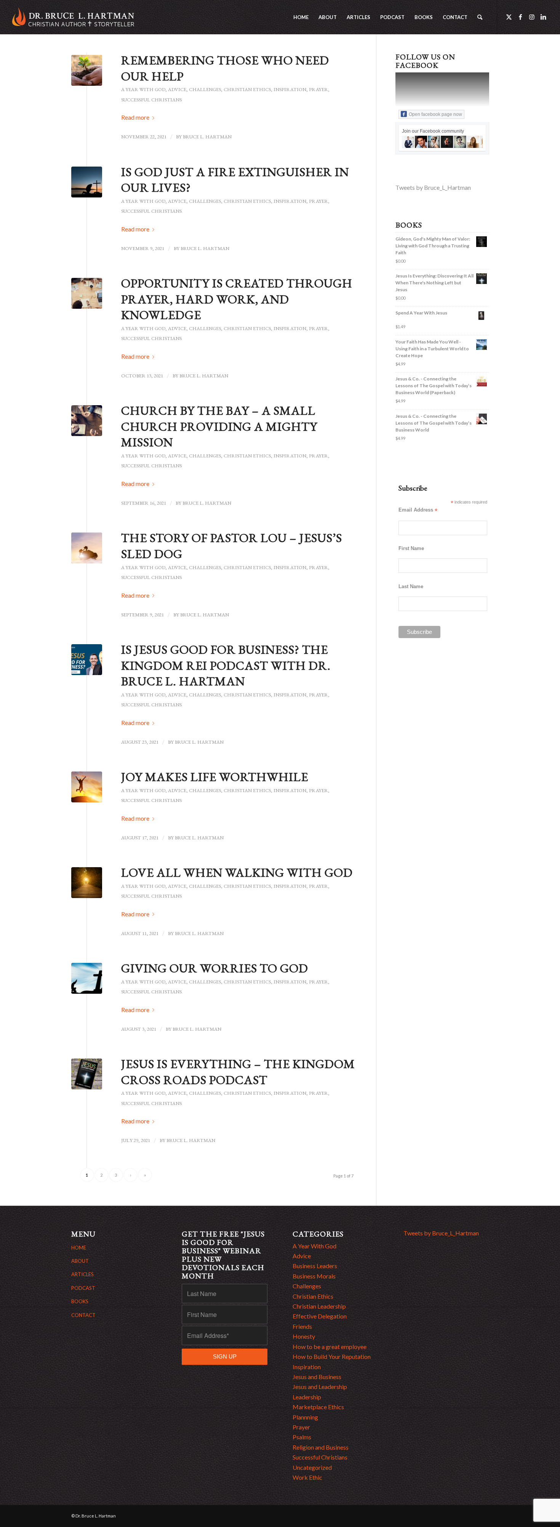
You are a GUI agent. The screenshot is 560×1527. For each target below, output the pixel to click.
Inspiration (290, 89)
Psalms (302, 1436)
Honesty (304, 1336)
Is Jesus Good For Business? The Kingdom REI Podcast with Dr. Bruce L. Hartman (226, 665)
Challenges (205, 89)
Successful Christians (151, 99)
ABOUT (80, 1261)
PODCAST (83, 1288)
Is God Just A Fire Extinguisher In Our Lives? (235, 180)
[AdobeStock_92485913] (86, 978)
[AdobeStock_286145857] (86, 548)
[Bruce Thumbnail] (86, 659)
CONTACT (83, 1315)
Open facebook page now (435, 114)
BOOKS (79, 1301)
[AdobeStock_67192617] (86, 787)
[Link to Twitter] (509, 16)
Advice (177, 89)
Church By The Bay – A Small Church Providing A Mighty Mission (219, 426)
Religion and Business (321, 1447)
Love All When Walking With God (237, 873)
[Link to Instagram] (532, 16)
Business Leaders (315, 1265)
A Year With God (143, 89)
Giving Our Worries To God (214, 968)
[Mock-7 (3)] (86, 1074)
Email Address (417, 510)
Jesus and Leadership (320, 1386)
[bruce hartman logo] (73, 17)
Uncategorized (312, 1467)
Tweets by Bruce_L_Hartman (433, 187)
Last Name (410, 586)
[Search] (479, 17)
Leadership (307, 1396)
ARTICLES (82, 1274)
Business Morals (314, 1276)
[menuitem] (301, 17)
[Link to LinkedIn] (543, 16)
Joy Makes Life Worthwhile (214, 777)
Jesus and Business (317, 1376)
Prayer (318, 89)
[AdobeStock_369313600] (86, 70)
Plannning (305, 1417)
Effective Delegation (320, 1316)
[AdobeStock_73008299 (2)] (86, 182)
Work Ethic (307, 1477)
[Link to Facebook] (520, 16)
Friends (302, 1326)
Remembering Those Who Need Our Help (225, 68)
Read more (135, 117)
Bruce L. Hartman (207, 136)
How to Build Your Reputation (332, 1356)
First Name (411, 548)
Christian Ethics (247, 89)
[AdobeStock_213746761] (86, 420)
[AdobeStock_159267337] (86, 882)
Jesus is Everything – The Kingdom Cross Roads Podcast (238, 1072)
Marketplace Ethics (318, 1406)
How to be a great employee (329, 1346)
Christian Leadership (319, 1306)
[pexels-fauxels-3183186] (86, 293)
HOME (78, 1248)
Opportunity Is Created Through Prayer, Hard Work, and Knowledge (236, 299)
